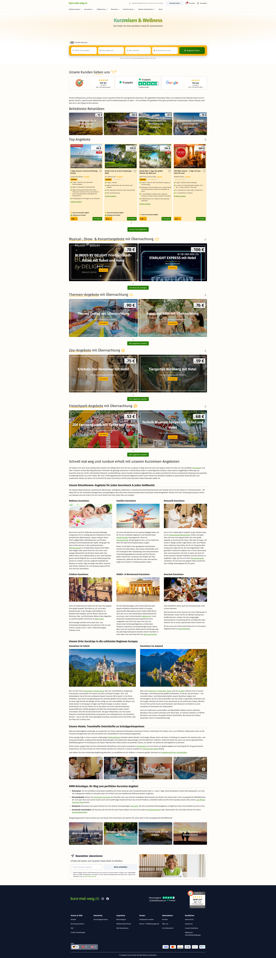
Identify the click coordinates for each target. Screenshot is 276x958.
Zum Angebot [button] (103, 323)
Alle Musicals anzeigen (138, 288)
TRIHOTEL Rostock (179, 176)
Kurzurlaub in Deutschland (93, 691)
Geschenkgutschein (79, 812)
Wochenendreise (150, 634)
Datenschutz (189, 919)
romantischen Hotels (150, 749)
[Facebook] (107, 899)
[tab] (133, 283)
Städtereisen (101, 9)
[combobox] (84, 50)
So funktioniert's (167, 928)
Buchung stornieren (77, 924)
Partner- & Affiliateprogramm (149, 924)
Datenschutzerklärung (89, 876)
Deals (160, 9)
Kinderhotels (141, 746)
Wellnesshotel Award (123, 924)
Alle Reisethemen (122, 928)
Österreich (152, 691)
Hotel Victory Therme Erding (148, 176)
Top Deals (134, 806)
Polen (169, 691)
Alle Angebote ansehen (138, 343)
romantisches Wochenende (179, 535)
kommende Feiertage (102, 797)
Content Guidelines (191, 928)
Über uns (165, 924)
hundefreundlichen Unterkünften (174, 752)
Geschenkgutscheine (101, 919)
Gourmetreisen (184, 629)
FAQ (72, 928)
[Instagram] (102, 899)
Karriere (165, 919)
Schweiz (181, 691)
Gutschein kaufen (174, 3)
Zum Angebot (97, 218)
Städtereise (146, 616)
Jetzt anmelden (120, 867)
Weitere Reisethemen (145, 9)
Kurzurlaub (88, 9)
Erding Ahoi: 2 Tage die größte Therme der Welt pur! (151, 172)
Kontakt (73, 919)
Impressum (189, 924)
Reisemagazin (121, 919)
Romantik (114, 9)
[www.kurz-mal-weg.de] (78, 3)
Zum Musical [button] (103, 270)
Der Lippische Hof (110, 176)
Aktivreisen (99, 619)
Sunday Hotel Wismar (77, 176)
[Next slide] (205, 239)
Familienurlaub (128, 9)
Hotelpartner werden (146, 919)
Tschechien (162, 691)
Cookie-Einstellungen (78, 932)
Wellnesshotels (114, 737)
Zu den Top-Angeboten (138, 229)
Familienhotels (122, 537)
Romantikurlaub (197, 558)
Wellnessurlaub (74, 9)
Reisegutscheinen (154, 810)
